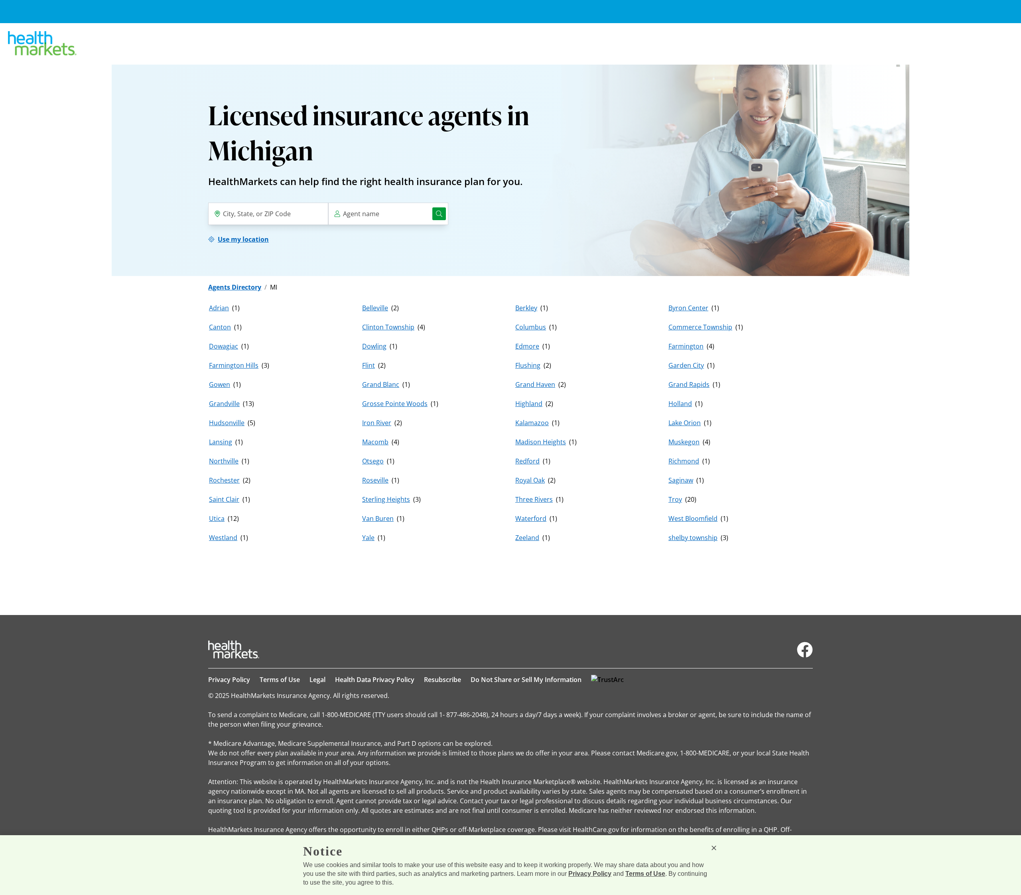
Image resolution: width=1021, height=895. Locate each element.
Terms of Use (280, 679)
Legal (317, 679)
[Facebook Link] (805, 650)
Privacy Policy (229, 679)
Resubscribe (442, 679)
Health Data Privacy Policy (374, 679)
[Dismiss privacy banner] (714, 848)
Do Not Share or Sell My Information (526, 679)
